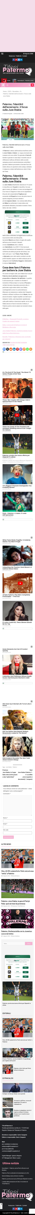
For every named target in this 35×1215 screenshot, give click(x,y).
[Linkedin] (14, 349)
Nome (5, 818)
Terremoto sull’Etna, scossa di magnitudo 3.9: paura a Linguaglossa (22, 1102)
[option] (17, 995)
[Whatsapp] (27, 349)
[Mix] (24, 349)
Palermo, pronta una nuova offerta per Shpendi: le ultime (17, 1178)
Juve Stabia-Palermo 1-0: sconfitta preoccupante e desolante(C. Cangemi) (25, 774)
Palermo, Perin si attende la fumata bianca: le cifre (15, 1173)
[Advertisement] (17, 34)
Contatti (24, 56)
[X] (7, 349)
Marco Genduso (16, 936)
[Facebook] (4, 349)
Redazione (12, 56)
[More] (30, 349)
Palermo (15, 767)
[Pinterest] (17, 349)
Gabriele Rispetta (8, 113)
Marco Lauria (16, 1158)
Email (5, 824)
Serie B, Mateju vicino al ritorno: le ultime (12, 1176)
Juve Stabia (9, 767)
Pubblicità (18, 56)
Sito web (5, 830)
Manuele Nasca (15, 875)
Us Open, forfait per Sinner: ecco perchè (14, 1094)
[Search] (29, 85)
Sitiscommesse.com (16, 960)
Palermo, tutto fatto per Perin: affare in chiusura (22, 1069)
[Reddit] (10, 349)
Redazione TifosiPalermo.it (18, 906)
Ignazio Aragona (16, 1155)
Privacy (1, 1207)
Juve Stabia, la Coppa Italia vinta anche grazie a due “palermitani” (10, 773)
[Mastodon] (20, 349)
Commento (6, 794)
